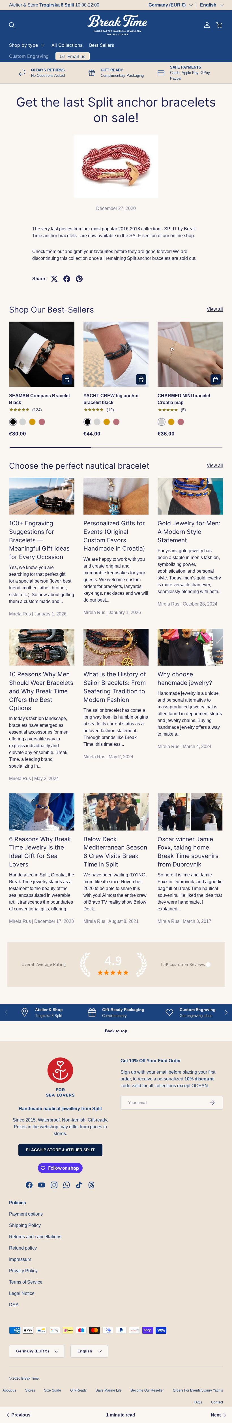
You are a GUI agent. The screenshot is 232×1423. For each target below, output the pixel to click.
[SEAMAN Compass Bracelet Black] (41, 354)
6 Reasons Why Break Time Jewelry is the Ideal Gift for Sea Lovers (40, 851)
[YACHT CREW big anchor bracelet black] (116, 354)
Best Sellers (101, 45)
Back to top (116, 1031)
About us (9, 1390)
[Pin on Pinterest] (79, 279)
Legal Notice (22, 1293)
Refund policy (23, 1248)
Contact (217, 1402)
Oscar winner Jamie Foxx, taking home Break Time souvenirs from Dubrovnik (188, 851)
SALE (135, 235)
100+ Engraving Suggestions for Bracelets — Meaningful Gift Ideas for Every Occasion (39, 539)
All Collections (66, 45)
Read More (80, 5)
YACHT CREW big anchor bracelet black (111, 399)
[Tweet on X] (54, 279)
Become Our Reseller (147, 1390)
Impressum (20, 1259)
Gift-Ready (78, 1390)
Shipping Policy (25, 1225)
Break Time (30, 1378)
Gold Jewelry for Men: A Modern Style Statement (189, 531)
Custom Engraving (29, 56)
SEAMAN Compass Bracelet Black (39, 399)
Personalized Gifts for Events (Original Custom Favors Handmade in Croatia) (114, 535)
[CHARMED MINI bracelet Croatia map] (190, 354)
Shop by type (23, 45)
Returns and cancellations (35, 1236)
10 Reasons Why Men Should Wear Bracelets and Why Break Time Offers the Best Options (41, 691)
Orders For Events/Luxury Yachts (198, 1390)
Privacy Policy (23, 1270)
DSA (14, 1304)
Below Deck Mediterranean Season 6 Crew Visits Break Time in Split (115, 851)
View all (215, 309)
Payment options (26, 1214)
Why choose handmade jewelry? (185, 678)
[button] (219, 25)
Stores (30, 1390)
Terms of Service (25, 1282)
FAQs (198, 1402)
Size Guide (52, 1390)
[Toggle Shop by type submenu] (42, 45)
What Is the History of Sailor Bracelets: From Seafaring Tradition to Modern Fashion (114, 686)
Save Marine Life (109, 1390)
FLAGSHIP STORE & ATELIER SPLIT (60, 1150)
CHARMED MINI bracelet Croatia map (184, 399)
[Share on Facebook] (67, 279)
